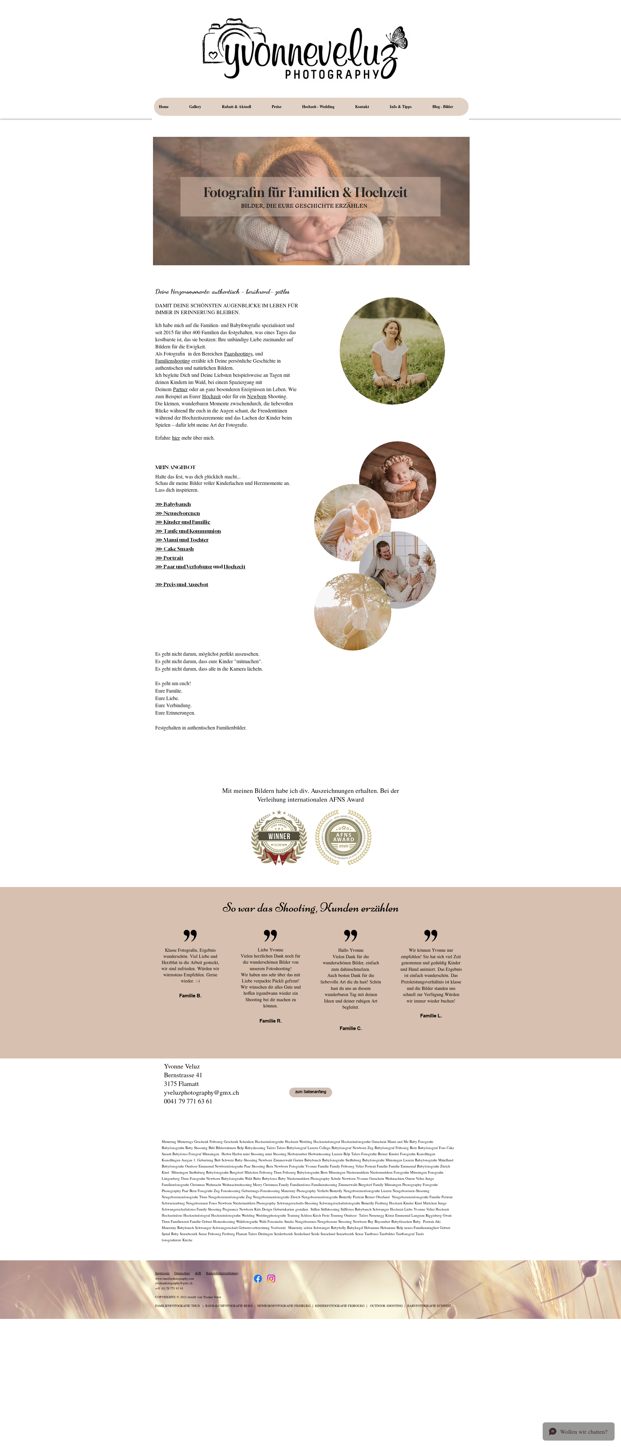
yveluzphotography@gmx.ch (201, 1092)
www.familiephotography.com (174, 1278)
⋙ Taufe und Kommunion (188, 531)
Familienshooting (172, 360)
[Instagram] (271, 1278)
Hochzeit (211, 396)
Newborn (257, 396)
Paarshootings (238, 353)
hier (176, 437)
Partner (180, 389)
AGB (198, 1273)
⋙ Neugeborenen (177, 513)
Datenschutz (182, 1273)
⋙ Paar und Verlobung (183, 566)
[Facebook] (258, 1278)
